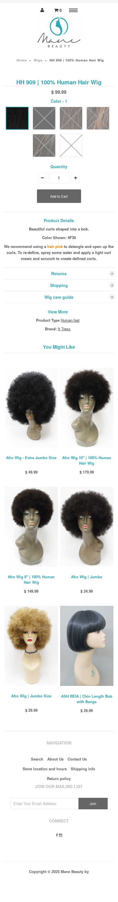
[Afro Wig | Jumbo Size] (31, 689)
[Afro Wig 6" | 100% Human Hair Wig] (31, 571)
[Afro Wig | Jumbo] (86, 571)
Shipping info (83, 768)
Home (22, 60)
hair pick (55, 246)
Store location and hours (45, 768)
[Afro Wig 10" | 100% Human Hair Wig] (86, 452)
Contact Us (77, 759)
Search (37, 759)
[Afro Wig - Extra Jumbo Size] (31, 452)
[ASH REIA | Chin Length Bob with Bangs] (86, 690)
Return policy (59, 778)
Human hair (70, 320)
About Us (55, 759)
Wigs (38, 60)
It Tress (64, 328)
